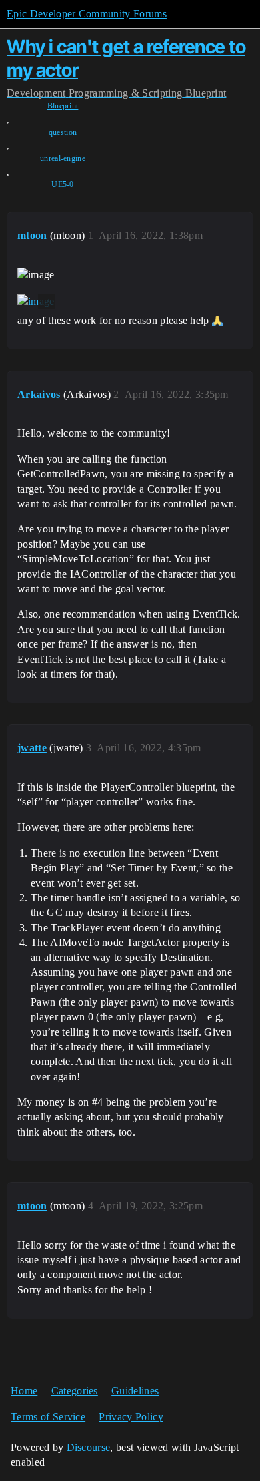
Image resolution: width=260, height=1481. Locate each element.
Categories (74, 1390)
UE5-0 (62, 184)
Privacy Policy (131, 1416)
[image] (36, 302)
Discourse (89, 1447)
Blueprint (63, 105)
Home (24, 1390)
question (63, 132)
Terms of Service (48, 1416)
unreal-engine (62, 158)
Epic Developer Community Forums (87, 13)
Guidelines (135, 1390)
